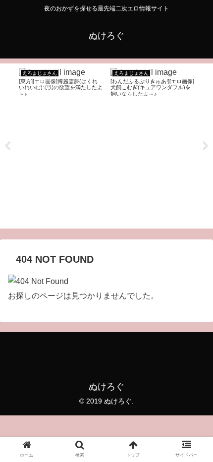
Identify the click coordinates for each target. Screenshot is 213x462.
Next (206, 146)
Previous (7, 146)
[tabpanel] (60, 144)
